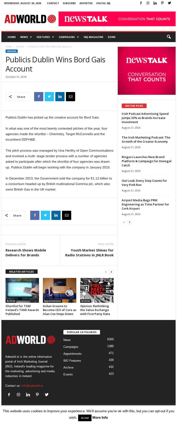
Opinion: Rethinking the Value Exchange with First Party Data (95, 310)
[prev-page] (105, 271)
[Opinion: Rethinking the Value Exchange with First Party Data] (97, 290)
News (24, 37)
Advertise (86, 3)
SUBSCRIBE (69, 3)
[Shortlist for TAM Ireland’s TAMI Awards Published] (22, 290)
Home (12, 37)
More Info (100, 417)
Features (43, 37)
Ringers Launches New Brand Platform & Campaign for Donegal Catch (146, 161)
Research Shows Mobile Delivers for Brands (26, 252)
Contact (53, 3)
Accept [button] (85, 417)
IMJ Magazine (93, 37)
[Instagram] (148, 3)
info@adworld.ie (32, 385)
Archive (20, 46)
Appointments (52, 301)
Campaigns (67, 37)
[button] (169, 37)
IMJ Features (72, 360)
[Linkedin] (155, 3)
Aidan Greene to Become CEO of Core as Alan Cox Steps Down (59, 310)
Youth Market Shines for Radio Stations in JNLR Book (89, 252)
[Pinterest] (162, 3)
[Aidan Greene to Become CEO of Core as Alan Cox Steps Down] (59, 290)
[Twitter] (169, 3)
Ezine (111, 37)
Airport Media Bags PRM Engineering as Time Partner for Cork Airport (145, 204)
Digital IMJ (103, 3)
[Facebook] (141, 3)
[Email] (70, 96)
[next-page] (111, 271)
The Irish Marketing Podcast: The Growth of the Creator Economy (146, 139)
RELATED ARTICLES (21, 271)
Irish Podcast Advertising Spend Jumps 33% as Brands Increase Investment (145, 118)
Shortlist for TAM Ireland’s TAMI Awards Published (22, 310)
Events (68, 374)
